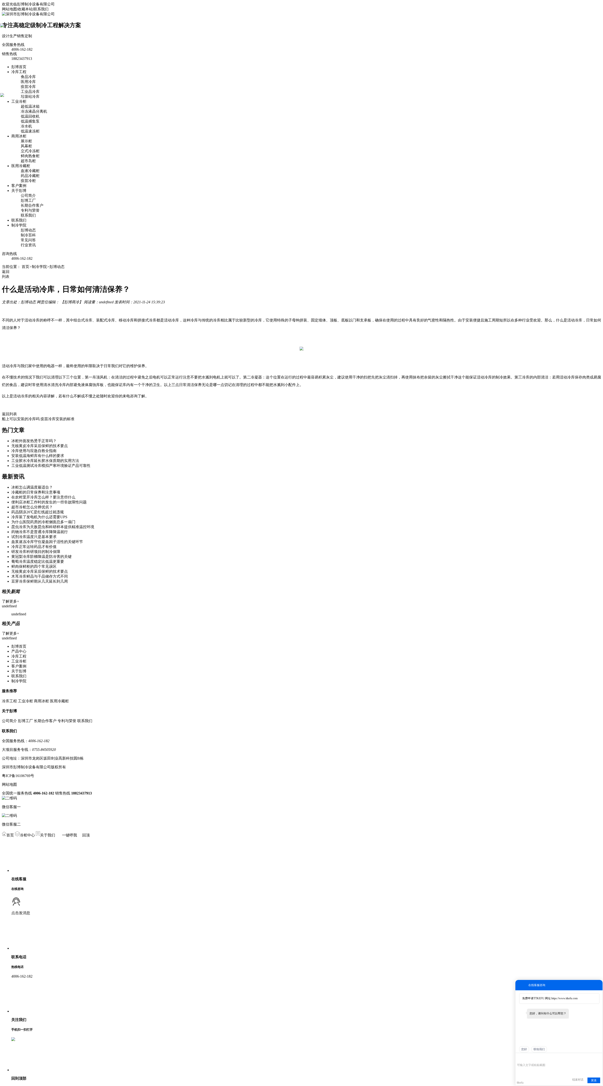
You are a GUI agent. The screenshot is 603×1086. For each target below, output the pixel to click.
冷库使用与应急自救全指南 (34, 451)
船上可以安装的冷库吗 (21, 419)
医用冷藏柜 (20, 166)
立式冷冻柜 (30, 151)
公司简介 (28, 195)
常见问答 (28, 240)
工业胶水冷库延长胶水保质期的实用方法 (45, 461)
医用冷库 (28, 82)
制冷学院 (18, 225)
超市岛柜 (28, 161)
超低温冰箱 (30, 106)
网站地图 (9, 9)
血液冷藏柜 (30, 171)
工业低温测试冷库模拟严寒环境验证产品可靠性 (50, 466)
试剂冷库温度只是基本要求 (34, 537)
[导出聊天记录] (598, 1058)
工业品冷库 (30, 92)
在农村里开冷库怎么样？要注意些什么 (43, 497)
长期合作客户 (32, 205)
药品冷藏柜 (30, 176)
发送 (594, 1080)
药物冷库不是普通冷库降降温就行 (39, 532)
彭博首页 (18, 67)
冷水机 (26, 126)
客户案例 (18, 186)
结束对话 (577, 1079)
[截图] (539, 1058)
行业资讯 (28, 245)
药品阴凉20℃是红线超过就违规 (37, 512)
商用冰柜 (18, 136)
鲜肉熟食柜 (30, 156)
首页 (25, 267)
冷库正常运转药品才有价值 (34, 547)
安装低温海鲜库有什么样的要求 (37, 456)
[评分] (526, 1058)
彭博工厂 (28, 200)
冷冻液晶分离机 (34, 111)
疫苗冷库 (28, 87)
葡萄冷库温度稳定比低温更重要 (37, 561)
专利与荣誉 (30, 210)
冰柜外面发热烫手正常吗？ (34, 441)
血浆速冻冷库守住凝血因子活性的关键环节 (47, 542)
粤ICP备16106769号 (18, 776)
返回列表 (9, 414)
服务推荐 (9, 691)
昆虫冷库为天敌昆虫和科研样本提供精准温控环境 (52, 527)
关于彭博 (18, 191)
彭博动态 (28, 230)
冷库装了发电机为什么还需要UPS (39, 517)
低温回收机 (30, 116)
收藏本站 (25, 9)
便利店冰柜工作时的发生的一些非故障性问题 (49, 502)
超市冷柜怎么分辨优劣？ (32, 507)
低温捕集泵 (30, 121)
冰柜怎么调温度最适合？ (32, 487)
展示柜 (26, 141)
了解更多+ (10, 601)
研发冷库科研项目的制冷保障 (35, 552)
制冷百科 (28, 235)
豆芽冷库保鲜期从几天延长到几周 (39, 581)
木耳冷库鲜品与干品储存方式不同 (39, 576)
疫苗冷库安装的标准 (57, 419)
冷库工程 (18, 72)
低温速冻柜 (30, 131)
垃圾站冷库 (30, 97)
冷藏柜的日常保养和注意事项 (35, 492)
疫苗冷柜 (28, 181)
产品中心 (18, 651)
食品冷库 (28, 77)
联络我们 (539, 1049)
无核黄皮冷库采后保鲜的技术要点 (39, 446)
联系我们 (41, 9)
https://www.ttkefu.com (564, 998)
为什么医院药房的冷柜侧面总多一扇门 (43, 522)
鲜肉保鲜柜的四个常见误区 (34, 566)
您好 (524, 1049)
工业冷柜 (18, 101)
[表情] (519, 1058)
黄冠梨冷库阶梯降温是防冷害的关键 (41, 557)
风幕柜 (26, 146)
